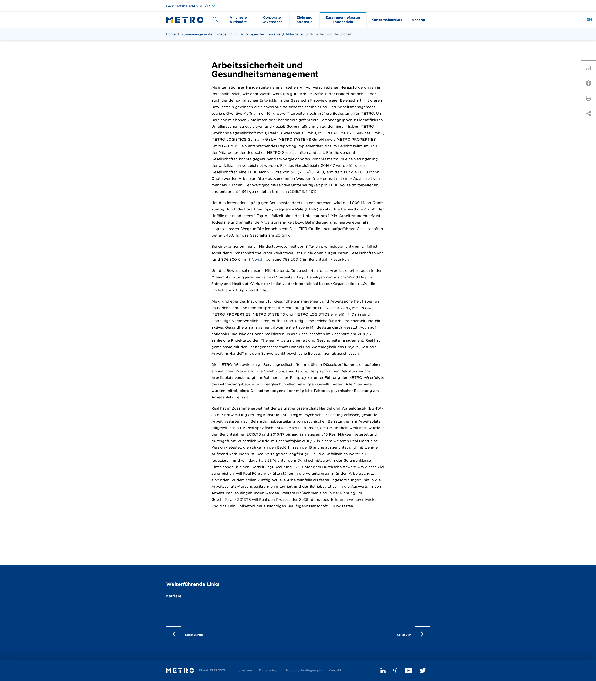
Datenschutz (269, 670)
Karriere (174, 596)
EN (589, 20)
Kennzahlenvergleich (590, 68)
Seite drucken (590, 98)
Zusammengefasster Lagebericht (207, 34)
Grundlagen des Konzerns (260, 34)
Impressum (243, 670)
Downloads (590, 83)
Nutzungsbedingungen (304, 670)
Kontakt (334, 670)
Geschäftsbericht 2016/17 (188, 6)
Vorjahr (258, 259)
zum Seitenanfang (588, 151)
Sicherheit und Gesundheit (331, 34)
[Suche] (215, 20)
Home (171, 34)
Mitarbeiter (295, 34)
